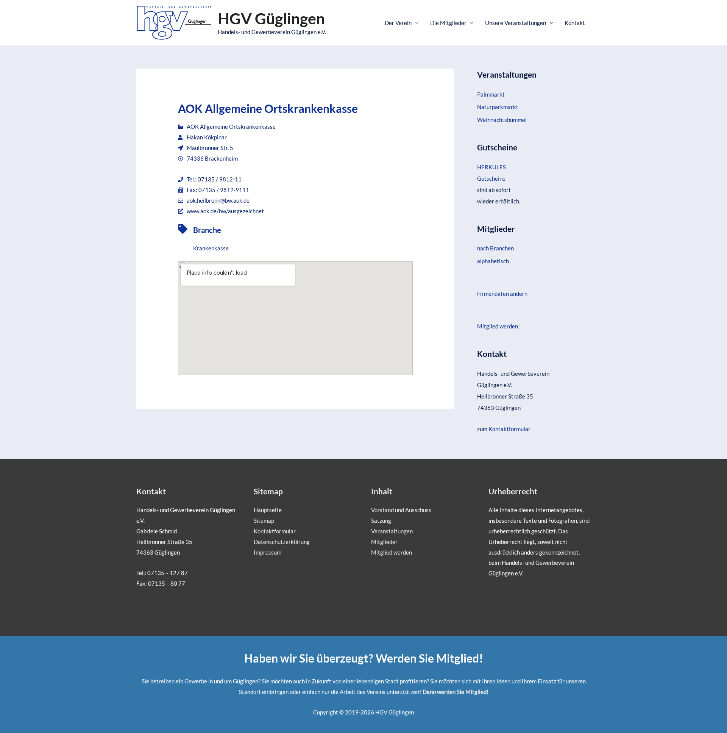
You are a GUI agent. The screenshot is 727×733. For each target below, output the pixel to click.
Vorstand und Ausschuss (401, 509)
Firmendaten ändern (502, 293)
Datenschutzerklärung (282, 541)
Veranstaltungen (392, 531)
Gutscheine (491, 178)
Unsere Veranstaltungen (515, 22)
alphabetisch (493, 261)
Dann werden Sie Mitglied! (455, 691)
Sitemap (264, 520)
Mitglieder (384, 541)
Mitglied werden (391, 552)
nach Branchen (495, 248)
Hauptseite (268, 509)
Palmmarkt (491, 94)
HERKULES (491, 167)
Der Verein (398, 22)
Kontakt (575, 22)
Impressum (267, 552)
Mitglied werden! (498, 326)
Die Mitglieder (448, 22)
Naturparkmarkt (497, 106)
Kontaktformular (509, 428)
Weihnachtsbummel (502, 119)
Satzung (381, 520)
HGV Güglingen (271, 18)
